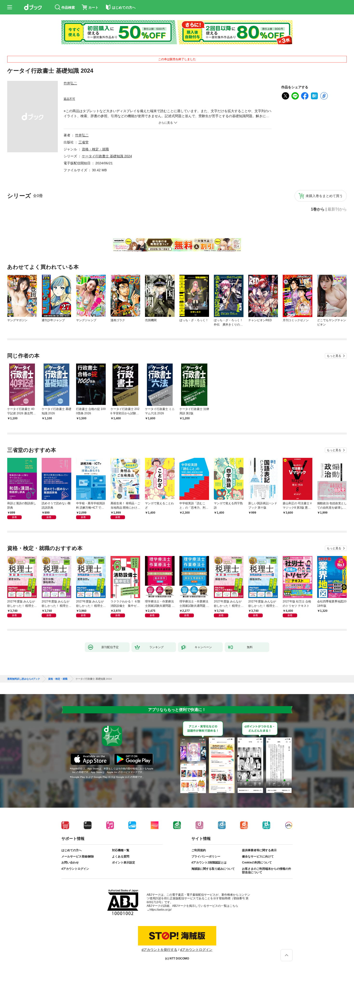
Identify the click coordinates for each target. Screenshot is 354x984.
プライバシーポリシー (205, 856)
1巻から (318, 209)
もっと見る (334, 356)
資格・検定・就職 (95, 149)
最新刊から (337, 209)
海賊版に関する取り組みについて (213, 868)
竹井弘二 (70, 83)
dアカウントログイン (75, 868)
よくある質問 (120, 856)
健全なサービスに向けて (258, 856)
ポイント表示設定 (123, 862)
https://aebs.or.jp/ (160, 909)
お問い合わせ (70, 862)
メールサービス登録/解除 (77, 856)
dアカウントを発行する (159, 950)
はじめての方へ (71, 850)
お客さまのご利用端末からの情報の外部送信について (266, 870)
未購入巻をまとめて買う (324, 196)
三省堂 (84, 142)
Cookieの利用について (257, 862)
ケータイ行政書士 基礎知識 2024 (107, 156)
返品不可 (69, 99)
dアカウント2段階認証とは (209, 862)
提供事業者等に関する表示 (259, 850)
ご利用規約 (198, 850)
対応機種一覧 (120, 850)
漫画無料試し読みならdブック (23, 679)
